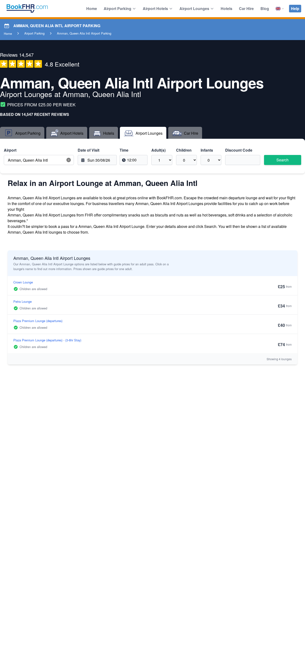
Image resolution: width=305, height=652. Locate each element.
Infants (207, 150)
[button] (68, 160)
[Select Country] (280, 8)
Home (91, 8)
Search (282, 160)
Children (184, 150)
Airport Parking (117, 8)
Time (124, 150)
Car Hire (246, 8)
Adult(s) (158, 150)
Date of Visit (88, 150)
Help (295, 8)
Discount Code (238, 150)
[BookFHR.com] (27, 8)
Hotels (226, 8)
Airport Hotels (155, 8)
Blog (264, 8)
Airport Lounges (194, 8)
